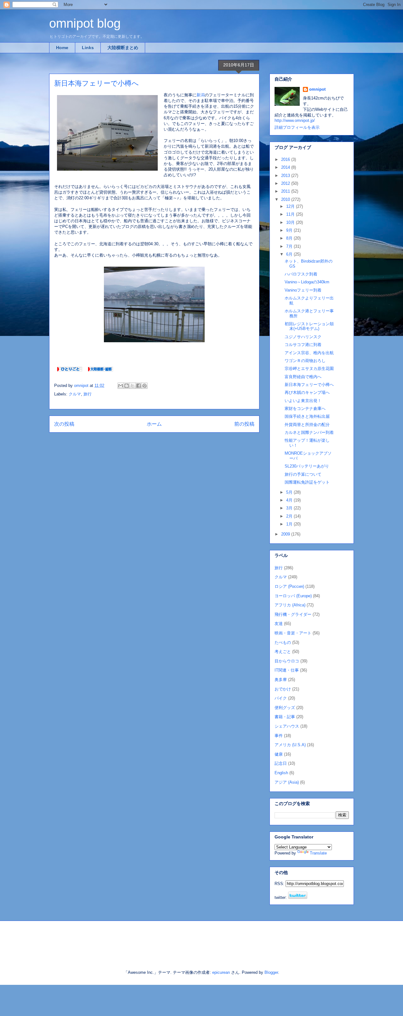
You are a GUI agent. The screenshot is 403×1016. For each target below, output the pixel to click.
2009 (286, 534)
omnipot (317, 89)
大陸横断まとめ (122, 47)
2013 (286, 175)
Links (88, 47)
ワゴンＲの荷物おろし (305, 360)
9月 (290, 230)
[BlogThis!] (126, 386)
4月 (290, 500)
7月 (290, 246)
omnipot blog (85, 23)
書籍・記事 (285, 716)
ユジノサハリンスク (303, 336)
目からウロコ (287, 661)
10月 (291, 222)
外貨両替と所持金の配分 (307, 424)
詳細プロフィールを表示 (297, 127)
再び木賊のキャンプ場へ (307, 392)
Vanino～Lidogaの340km (307, 282)
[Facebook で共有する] (138, 386)
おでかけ (283, 689)
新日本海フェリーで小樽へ (309, 384)
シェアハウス (287, 726)
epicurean (221, 972)
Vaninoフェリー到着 (303, 290)
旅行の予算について (303, 474)
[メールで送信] (120, 386)
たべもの (283, 642)
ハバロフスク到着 (301, 274)
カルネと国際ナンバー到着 (309, 432)
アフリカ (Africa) (290, 605)
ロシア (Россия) (289, 586)
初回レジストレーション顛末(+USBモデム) (309, 326)
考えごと (283, 651)
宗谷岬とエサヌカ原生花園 (309, 368)
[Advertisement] (122, 939)
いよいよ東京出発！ (303, 400)
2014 (286, 167)
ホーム (154, 424)
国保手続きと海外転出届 (307, 416)
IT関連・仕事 (287, 670)
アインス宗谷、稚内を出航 (309, 352)
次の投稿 (64, 424)
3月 (290, 508)
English (281, 772)
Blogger (271, 972)
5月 (290, 492)
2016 (286, 159)
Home (62, 47)
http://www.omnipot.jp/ (295, 120)
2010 (286, 199)
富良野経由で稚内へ (303, 376)
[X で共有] (132, 386)
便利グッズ (285, 707)
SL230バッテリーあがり (307, 466)
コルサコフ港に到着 (303, 344)
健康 (279, 754)
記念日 (281, 763)
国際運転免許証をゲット (307, 482)
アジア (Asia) (287, 782)
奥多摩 (281, 679)
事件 (279, 735)
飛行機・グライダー (293, 614)
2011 (286, 191)
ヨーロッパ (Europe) (293, 595)
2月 (290, 516)
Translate (318, 853)
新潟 (200, 95)
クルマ (75, 394)
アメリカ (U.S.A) (290, 744)
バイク (281, 698)
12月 (291, 206)
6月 (290, 254)
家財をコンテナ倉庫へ (305, 408)
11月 (291, 214)
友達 (279, 623)
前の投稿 (244, 424)
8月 (290, 238)
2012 (286, 183)
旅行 (87, 394)
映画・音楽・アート (293, 633)
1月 (290, 524)
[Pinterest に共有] (144, 386)
